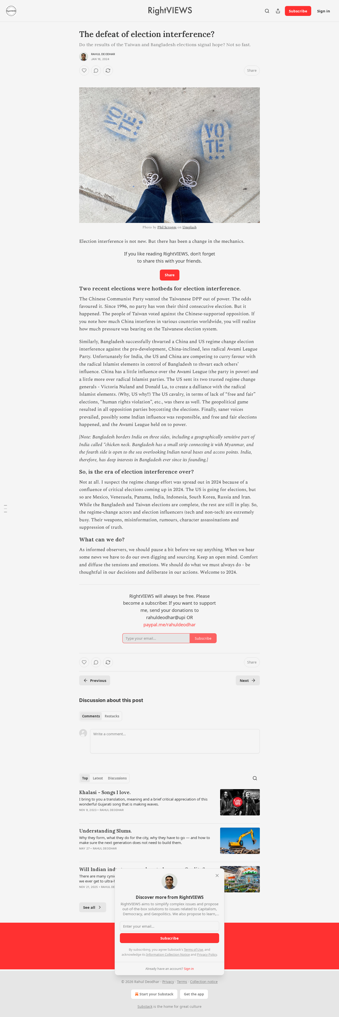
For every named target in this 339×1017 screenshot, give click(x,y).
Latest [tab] (98, 778)
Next (244, 680)
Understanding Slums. (105, 831)
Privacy (168, 981)
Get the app (194, 994)
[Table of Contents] (5, 508)
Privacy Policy (207, 954)
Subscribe (298, 10)
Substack (144, 1006)
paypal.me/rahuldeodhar (169, 625)
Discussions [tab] (117, 778)
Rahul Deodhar (103, 54)
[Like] (84, 70)
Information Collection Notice (168, 954)
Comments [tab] (91, 716)
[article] (169, 804)
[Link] (72, 289)
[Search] (267, 11)
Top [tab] (85, 778)
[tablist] (100, 716)
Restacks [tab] (112, 716)
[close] (217, 875)
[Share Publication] (278, 11)
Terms (182, 981)
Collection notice (204, 981)
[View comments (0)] (96, 70)
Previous (98, 680)
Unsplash (189, 227)
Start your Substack (156, 994)
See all (89, 907)
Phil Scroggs (166, 227)
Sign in (323, 10)
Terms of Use (193, 949)
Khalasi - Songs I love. (105, 792)
